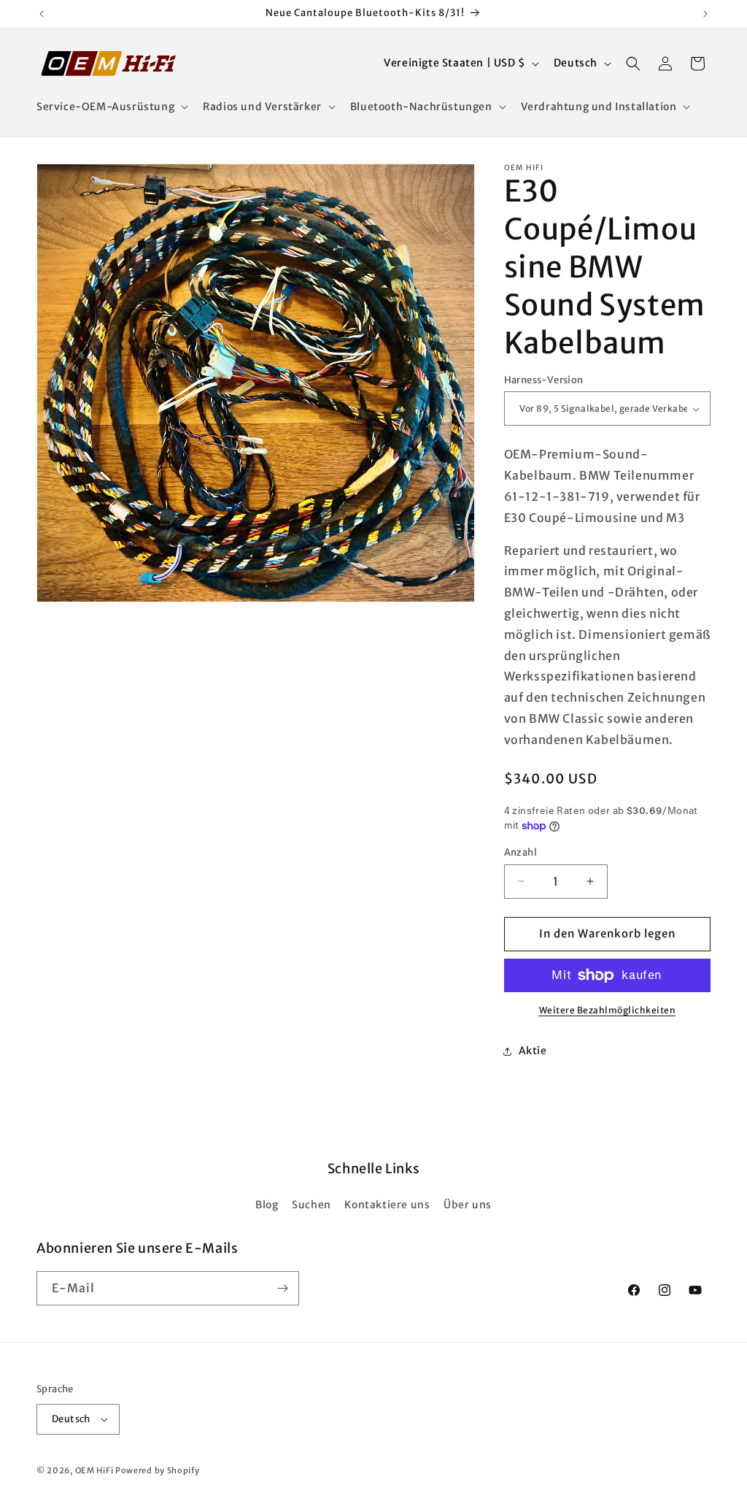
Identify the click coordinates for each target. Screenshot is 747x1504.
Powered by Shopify (157, 1470)
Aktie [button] (533, 1050)
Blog (266, 1204)
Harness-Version (544, 380)
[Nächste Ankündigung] (705, 14)
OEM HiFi (94, 1470)
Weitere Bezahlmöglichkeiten (607, 1010)
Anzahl (520, 852)
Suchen (311, 1204)
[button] (111, 106)
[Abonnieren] (282, 1288)
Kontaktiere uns (387, 1204)
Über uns (468, 1204)
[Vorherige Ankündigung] (42, 14)
